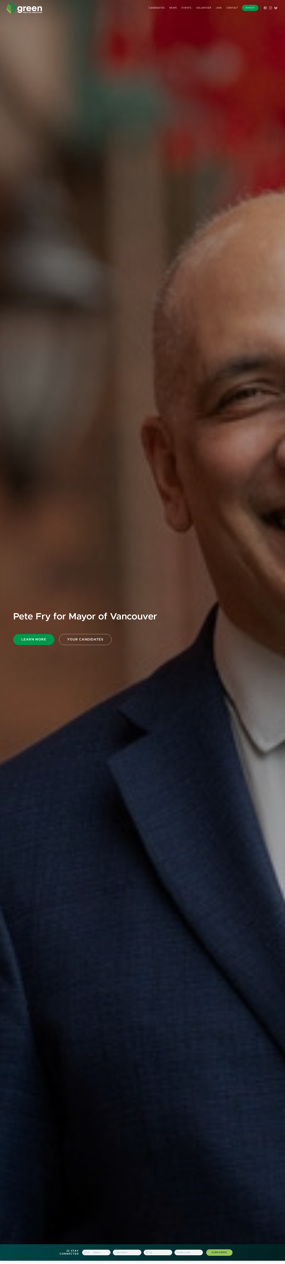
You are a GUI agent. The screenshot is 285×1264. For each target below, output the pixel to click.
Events (186, 8)
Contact (232, 8)
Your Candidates (85, 639)
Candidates (157, 8)
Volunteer (203, 8)
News (173, 8)
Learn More (33, 639)
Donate (250, 8)
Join (219, 8)
